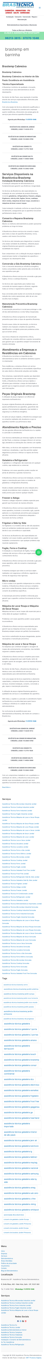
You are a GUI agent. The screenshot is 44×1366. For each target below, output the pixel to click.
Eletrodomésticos (7, 1258)
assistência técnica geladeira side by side (20, 1180)
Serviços (4, 1256)
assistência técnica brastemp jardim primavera (18, 1012)
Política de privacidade (9, 1263)
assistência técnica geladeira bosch (20, 1054)
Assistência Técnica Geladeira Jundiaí (15, 900)
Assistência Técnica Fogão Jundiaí (14, 867)
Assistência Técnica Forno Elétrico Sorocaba (17, 957)
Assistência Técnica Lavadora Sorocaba (16, 950)
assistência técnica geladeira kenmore (21, 1146)
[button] (38, 552)
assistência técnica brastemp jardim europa (19, 994)
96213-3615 (13, 38)
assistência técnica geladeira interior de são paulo (20, 1133)
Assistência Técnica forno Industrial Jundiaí (17, 810)
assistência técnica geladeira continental (17, 1072)
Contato (4, 1268)
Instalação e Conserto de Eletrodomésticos (16, 1340)
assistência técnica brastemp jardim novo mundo (20, 1002)
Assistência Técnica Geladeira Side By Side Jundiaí (19, 880)
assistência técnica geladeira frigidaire (21, 1096)
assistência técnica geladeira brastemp (21, 1060)
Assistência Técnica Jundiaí (10, 1327)
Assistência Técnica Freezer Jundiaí (14, 890)
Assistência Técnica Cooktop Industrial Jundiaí (18, 807)
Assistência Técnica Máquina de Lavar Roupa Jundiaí (20, 827)
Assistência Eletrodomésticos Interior (13, 1330)
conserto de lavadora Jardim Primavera (17, 1232)
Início (3, 1251)
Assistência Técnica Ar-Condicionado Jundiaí (17, 893)
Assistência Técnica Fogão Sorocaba (15, 970)
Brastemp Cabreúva (14, 66)
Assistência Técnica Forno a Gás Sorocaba (17, 953)
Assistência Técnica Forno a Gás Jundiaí (16, 850)
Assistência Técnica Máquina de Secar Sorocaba (19, 937)
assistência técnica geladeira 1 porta (20, 1029)
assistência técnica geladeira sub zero (21, 1193)
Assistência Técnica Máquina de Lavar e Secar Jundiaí (21, 830)
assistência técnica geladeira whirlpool (21, 1210)
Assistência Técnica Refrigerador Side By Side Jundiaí (20, 877)
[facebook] (18, 1321)
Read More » (6, 787)
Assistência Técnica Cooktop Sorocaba (15, 963)
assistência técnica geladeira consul (20, 1065)
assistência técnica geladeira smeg (19, 1187)
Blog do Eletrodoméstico (9, 1271)
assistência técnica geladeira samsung (21, 1173)
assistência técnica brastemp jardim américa (21, 989)
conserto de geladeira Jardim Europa (16, 1219)
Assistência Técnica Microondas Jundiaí (16, 857)
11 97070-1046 (31, 119)
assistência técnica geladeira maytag (20, 1162)
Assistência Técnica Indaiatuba (11, 1335)
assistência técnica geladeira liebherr (20, 1157)
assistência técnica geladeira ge (18, 1112)
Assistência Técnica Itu (9, 1325)
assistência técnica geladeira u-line (19, 1199)
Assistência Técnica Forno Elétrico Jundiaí (16, 853)
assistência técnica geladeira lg (18, 1151)
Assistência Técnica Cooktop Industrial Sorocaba (19, 910)
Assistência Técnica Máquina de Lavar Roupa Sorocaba (21, 930)
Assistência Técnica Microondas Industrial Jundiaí (19, 804)
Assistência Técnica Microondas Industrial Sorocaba (20, 907)
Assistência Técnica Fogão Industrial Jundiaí (17, 814)
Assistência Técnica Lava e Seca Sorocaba (17, 943)
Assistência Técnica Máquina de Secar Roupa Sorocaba (21, 927)
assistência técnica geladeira (17, 1024)
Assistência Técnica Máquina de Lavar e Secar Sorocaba (22, 933)
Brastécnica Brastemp (10, 102)
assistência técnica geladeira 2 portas (21, 1035)
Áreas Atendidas (6, 1261)
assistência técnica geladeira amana (20, 1040)
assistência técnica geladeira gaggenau (21, 1107)
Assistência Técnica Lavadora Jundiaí (15, 847)
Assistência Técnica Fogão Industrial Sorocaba (18, 917)
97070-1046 (31, 38)
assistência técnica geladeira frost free (21, 1101)
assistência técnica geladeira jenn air (20, 1140)
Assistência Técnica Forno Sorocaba (14, 967)
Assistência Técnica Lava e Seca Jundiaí (16, 840)
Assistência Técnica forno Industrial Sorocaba (18, 914)
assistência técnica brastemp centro (16, 985)
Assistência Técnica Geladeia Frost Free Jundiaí (18, 870)
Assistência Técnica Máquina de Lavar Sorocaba (19, 940)
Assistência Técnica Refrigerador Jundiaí (16, 897)
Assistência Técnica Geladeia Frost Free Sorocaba (19, 973)
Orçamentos (5, 1266)
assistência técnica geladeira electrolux (21, 1085)
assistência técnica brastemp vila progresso (19, 1019)
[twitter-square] (21, 1321)
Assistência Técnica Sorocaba (11, 1337)
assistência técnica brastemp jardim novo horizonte (21, 998)
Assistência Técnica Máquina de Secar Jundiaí (18, 833)
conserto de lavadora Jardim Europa (16, 1228)
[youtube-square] (26, 1321)
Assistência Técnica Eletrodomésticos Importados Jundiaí (22, 904)
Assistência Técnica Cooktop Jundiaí (14, 860)
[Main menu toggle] (40, 8)
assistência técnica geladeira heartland (21, 1118)
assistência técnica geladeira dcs (19, 1079)
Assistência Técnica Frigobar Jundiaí (14, 884)
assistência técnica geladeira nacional (21, 1168)
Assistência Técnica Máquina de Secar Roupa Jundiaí (20, 823)
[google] (23, 1321)
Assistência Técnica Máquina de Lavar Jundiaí (18, 837)
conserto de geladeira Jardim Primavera (17, 1224)
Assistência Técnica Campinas (11, 1332)
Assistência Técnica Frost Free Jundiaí (15, 874)
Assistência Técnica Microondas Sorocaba (16, 960)
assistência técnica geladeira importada (17, 1125)
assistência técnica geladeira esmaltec (21, 1090)
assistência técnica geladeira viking (20, 1204)
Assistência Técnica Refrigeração (12, 1344)
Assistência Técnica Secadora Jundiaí (15, 843)
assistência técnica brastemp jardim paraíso (19, 1007)
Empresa (4, 1253)
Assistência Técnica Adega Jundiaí (14, 887)
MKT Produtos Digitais (33, 1358)
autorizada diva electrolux (14, 1215)
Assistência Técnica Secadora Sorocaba (16, 946)
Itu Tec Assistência (7, 1342)
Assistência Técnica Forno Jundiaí (13, 863)
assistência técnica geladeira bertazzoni (17, 1047)
